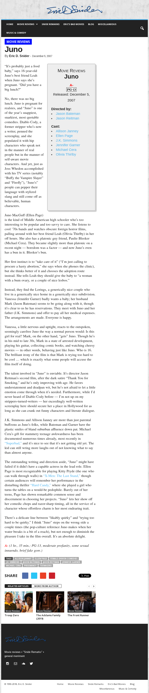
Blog (91, 24)
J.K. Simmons (66, 140)
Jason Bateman (68, 114)
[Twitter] (32, 664)
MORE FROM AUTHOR (46, 586)
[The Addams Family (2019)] (50, 602)
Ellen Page (64, 136)
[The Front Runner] (82, 602)
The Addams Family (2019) (48, 616)
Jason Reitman (67, 118)
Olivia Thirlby (66, 154)
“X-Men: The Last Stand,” (61, 475)
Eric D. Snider (19, 56)
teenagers (46, 565)
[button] (142, 28)
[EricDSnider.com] (74, 9)
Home (9, 24)
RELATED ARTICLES (18, 586)
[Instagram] (8, 664)
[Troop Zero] (19, 602)
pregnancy (30, 565)
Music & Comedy (16, 32)
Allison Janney (67, 131)
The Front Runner (78, 615)
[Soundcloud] (24, 664)
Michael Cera (66, 150)
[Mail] (16, 664)
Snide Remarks (51, 24)
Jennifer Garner (68, 145)
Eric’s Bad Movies (73, 24)
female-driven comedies (63, 558)
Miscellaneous (107, 24)
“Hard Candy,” (40, 485)
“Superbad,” (13, 443)
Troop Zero (12, 615)
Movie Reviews (25, 24)
